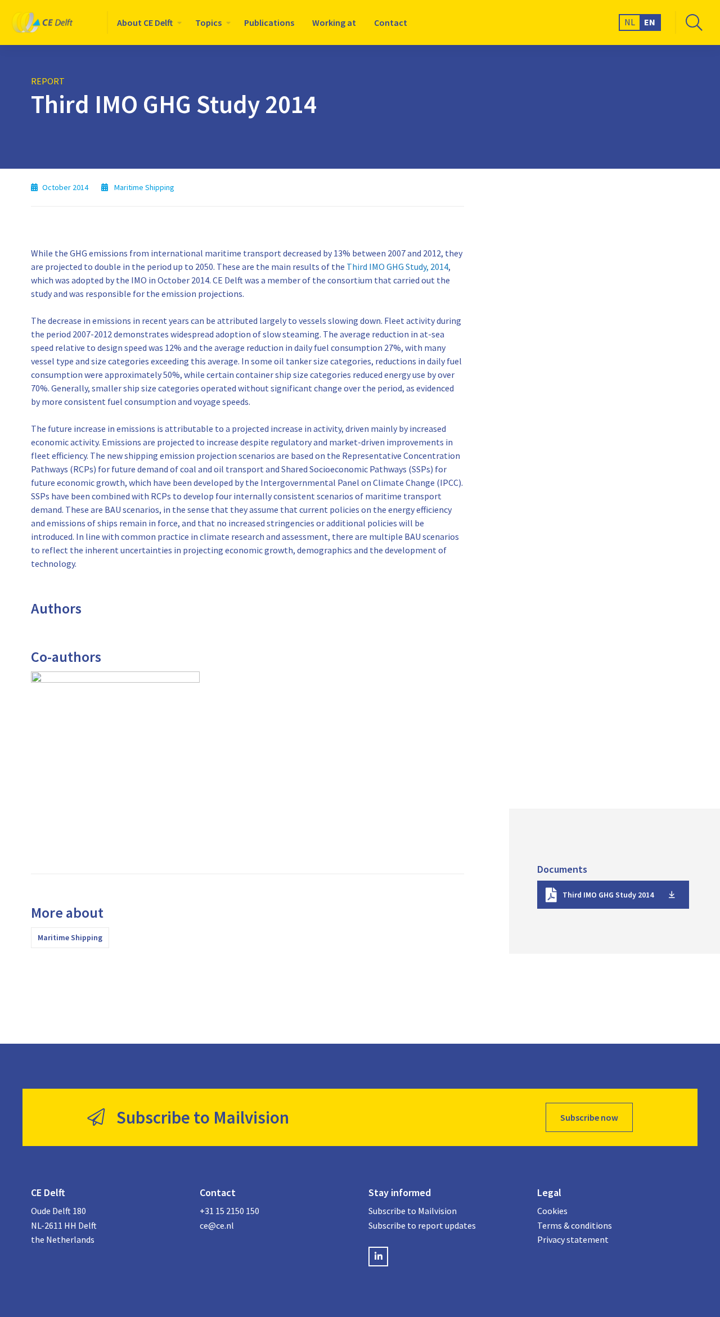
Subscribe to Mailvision (412, 1210)
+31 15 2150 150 (229, 1210)
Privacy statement (573, 1239)
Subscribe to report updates (422, 1225)
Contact (390, 22)
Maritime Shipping (70, 937)
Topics (208, 22)
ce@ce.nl (217, 1225)
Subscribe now (589, 1117)
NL (629, 22)
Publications (269, 22)
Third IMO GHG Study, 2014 (397, 266)
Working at (334, 22)
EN (649, 22)
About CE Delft (145, 22)
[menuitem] (147, 22)
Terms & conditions (574, 1225)
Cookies (552, 1210)
